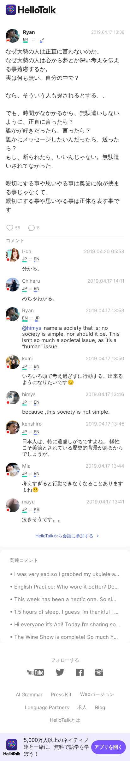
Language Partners (47, 707)
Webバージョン (97, 694)
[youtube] (35, 672)
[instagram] (99, 672)
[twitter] (60, 672)
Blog (100, 707)
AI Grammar (29, 695)
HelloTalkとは (65, 720)
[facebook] (80, 672)
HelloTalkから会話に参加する (64, 535)
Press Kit (61, 695)
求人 (82, 707)
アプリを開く (108, 747)
